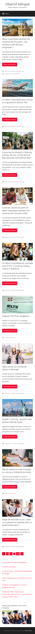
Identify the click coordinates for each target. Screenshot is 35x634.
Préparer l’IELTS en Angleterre (15, 316)
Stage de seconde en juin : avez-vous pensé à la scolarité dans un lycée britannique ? (17, 522)
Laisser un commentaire (12, 74)
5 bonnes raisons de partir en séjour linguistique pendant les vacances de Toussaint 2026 (16, 210)
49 (18, 554)
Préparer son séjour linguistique (14, 237)
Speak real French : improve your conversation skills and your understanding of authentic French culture (17, 594)
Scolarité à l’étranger (9, 567)
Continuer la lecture (10, 64)
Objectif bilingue (17, 4)
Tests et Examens (10, 337)
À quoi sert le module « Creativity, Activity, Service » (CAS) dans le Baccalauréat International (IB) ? (17, 155)
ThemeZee (28, 630)
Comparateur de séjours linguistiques (14, 562)
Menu (7, 14)
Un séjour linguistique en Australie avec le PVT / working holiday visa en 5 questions (17, 266)
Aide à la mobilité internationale (14, 71)
